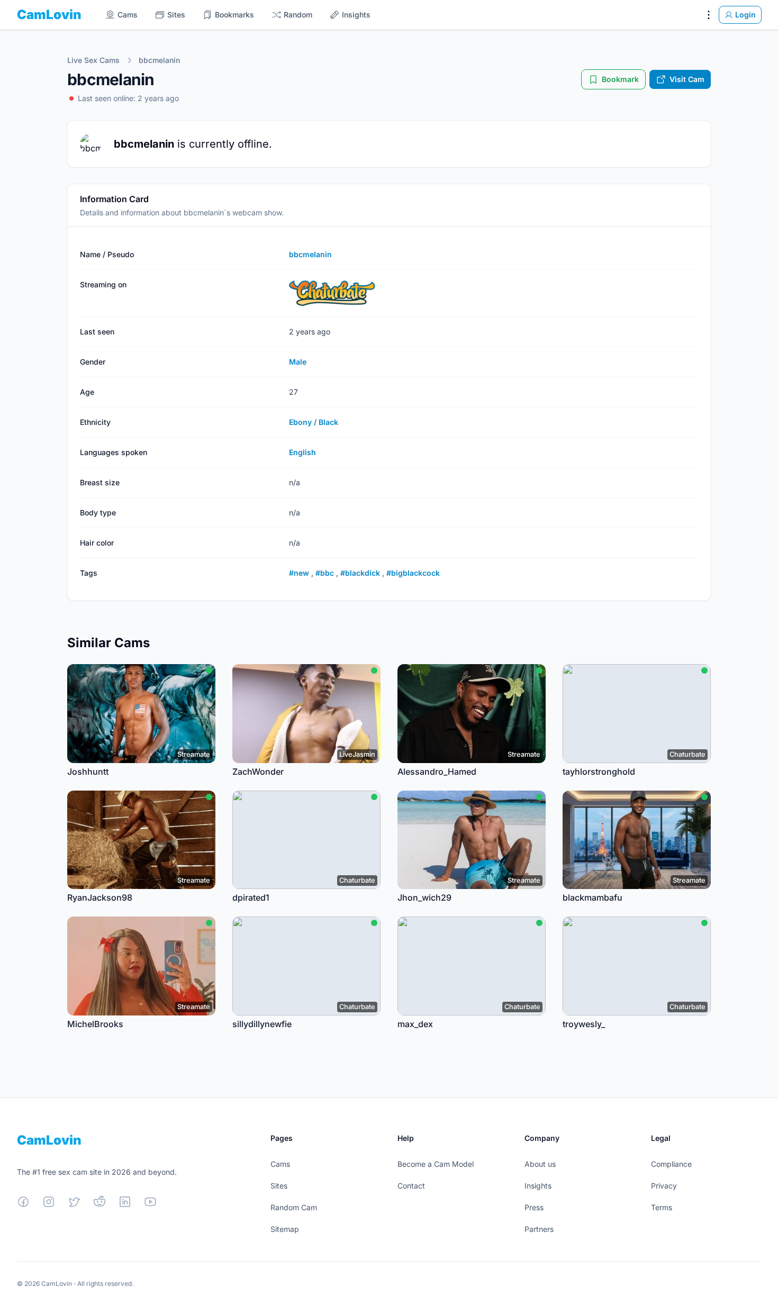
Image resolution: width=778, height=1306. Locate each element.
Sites (278, 1185)
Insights (537, 1185)
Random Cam (293, 1207)
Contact (411, 1185)
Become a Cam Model (435, 1163)
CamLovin (49, 14)
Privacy (664, 1185)
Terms (661, 1207)
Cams (280, 1163)
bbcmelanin (159, 60)
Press (534, 1207)
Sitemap (284, 1229)
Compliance (671, 1163)
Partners (539, 1229)
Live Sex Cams (93, 60)
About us (540, 1163)
